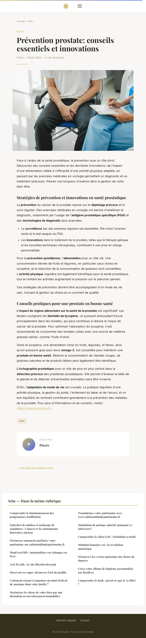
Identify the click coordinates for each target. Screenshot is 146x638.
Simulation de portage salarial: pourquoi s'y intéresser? (105, 527)
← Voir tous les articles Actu (35, 468)
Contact (85, 620)
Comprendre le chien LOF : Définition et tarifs (107, 537)
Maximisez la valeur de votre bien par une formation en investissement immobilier (36, 594)
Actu (30, 21)
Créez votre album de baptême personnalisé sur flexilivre (105, 570)
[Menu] (79, 6)
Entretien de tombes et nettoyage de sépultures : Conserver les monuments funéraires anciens (34, 528)
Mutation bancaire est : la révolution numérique (100, 546)
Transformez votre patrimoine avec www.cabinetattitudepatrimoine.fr (100, 515)
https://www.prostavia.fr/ (34, 408)
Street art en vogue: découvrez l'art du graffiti (38, 572)
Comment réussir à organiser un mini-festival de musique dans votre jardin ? (38, 582)
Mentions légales (66, 620)
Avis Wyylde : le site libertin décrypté (33, 564)
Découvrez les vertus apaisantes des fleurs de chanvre (106, 558)
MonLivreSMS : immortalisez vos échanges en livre (38, 554)
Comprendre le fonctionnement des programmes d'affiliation (32, 515)
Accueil (21, 21)
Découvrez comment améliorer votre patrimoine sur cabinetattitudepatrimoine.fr (37, 542)
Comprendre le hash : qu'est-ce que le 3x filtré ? (107, 582)
